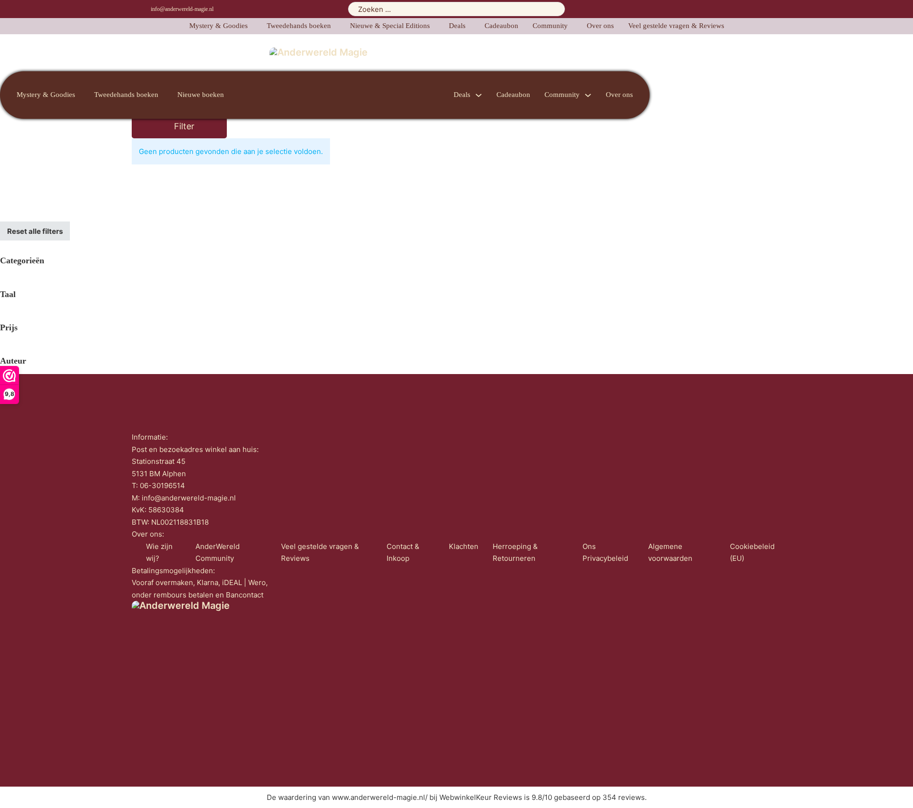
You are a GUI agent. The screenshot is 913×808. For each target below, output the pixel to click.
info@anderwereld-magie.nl (182, 9)
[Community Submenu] (588, 95)
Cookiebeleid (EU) (752, 552)
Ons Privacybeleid (605, 552)
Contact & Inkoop (403, 552)
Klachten (463, 546)
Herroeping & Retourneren (515, 552)
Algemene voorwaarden (670, 552)
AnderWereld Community (217, 552)
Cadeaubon (501, 25)
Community (550, 25)
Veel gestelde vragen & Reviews (676, 25)
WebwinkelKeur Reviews (480, 797)
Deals (457, 25)
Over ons (600, 25)
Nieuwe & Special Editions (390, 25)
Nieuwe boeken (200, 94)
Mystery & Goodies (218, 25)
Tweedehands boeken (299, 25)
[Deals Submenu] (478, 95)
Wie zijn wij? (159, 552)
